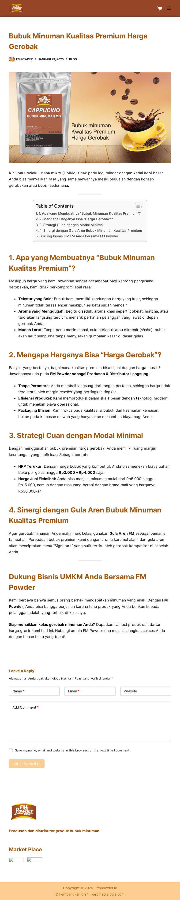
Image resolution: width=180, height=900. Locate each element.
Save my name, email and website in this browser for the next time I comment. (72, 750)
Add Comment (25, 707)
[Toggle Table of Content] (136, 207)
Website (130, 691)
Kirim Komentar (27, 763)
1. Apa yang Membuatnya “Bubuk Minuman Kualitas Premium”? (90, 213)
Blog (73, 59)
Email (73, 691)
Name (18, 691)
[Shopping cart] (159, 8)
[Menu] (169, 8)
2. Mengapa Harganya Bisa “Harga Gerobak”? (76, 219)
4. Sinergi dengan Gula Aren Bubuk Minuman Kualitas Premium (90, 230)
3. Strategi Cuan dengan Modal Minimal (71, 225)
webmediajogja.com (107, 894)
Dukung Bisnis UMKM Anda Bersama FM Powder (78, 236)
